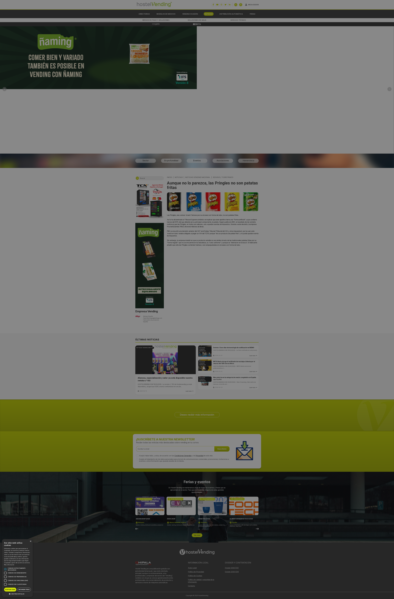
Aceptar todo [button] (10, 589)
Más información (9, 565)
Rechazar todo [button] (24, 589)
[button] (17, 594)
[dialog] (197, 299)
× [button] (30, 541)
